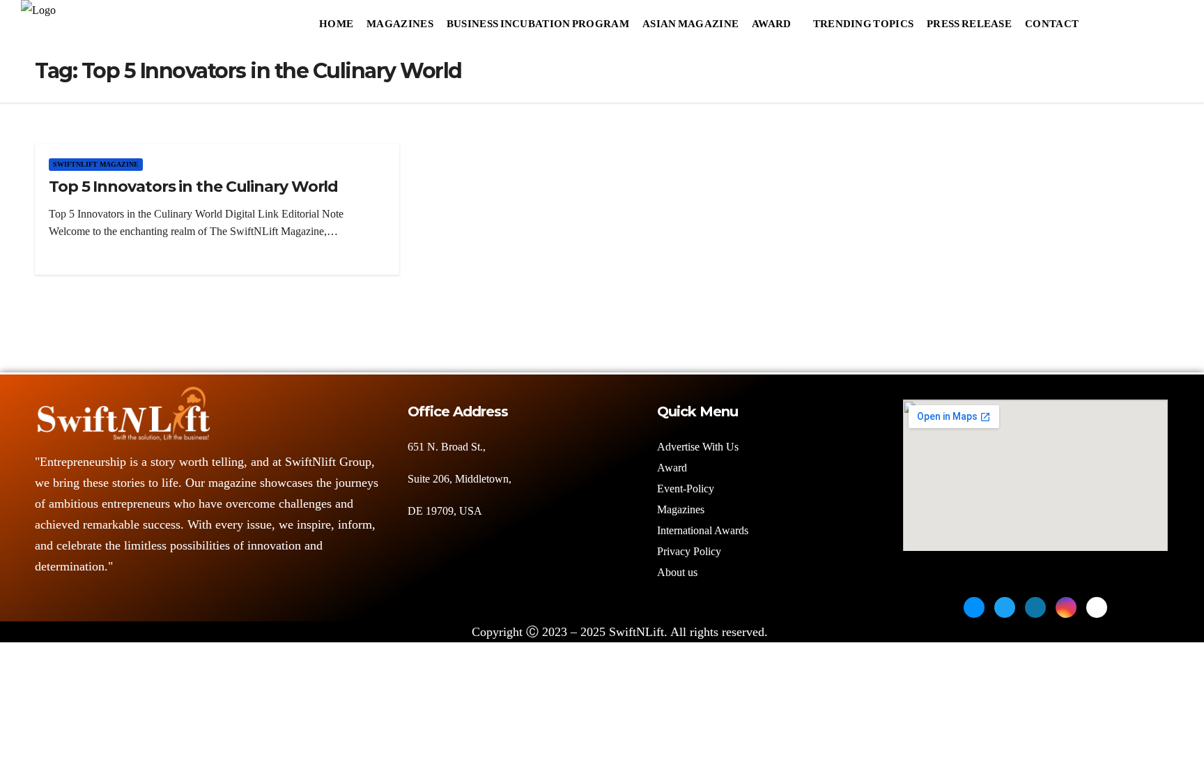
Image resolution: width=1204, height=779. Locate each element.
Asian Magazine (690, 20)
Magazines (399, 20)
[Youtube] (1096, 607)
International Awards (702, 530)
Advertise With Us (698, 447)
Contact (1052, 20)
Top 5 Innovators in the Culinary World (193, 186)
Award (772, 20)
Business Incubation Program (538, 20)
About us (678, 572)
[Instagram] (1066, 607)
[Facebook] (974, 607)
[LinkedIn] (1035, 607)
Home (336, 20)
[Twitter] (1004, 607)
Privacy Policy (689, 551)
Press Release (969, 20)
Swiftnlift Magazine (96, 164)
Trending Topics (863, 20)
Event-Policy (685, 488)
